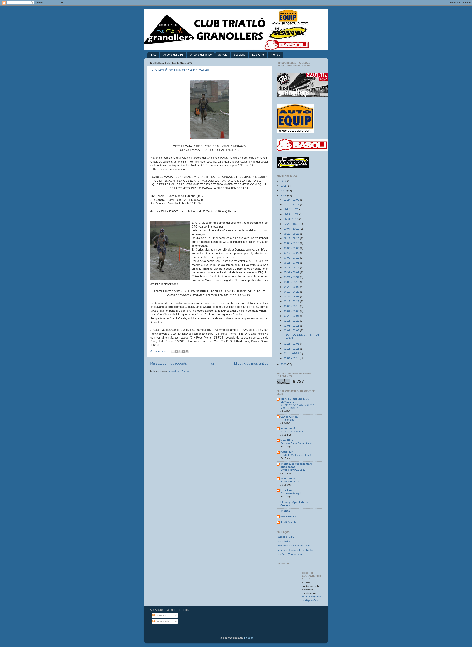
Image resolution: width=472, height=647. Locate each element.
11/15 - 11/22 (291, 214)
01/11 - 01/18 (292, 353)
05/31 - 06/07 (292, 272)
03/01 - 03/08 (292, 311)
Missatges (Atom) (178, 371)
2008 (284, 364)
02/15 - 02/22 (292, 320)
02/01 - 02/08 (292, 330)
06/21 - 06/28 (292, 267)
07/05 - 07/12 (292, 257)
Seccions (239, 54)
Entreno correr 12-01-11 (292, 469)
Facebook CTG (285, 536)
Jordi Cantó (287, 428)
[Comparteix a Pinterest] (187, 351)
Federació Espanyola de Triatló (295, 550)
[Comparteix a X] (180, 351)
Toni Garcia (287, 478)
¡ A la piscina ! (288, 419)
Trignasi (285, 511)
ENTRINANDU (288, 516)
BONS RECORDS (290, 481)
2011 (284, 185)
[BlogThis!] (176, 351)
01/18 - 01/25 (292, 348)
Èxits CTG (257, 54)
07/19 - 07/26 (292, 253)
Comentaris (162, 621)
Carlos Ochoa (289, 416)
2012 (284, 181)
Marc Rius (286, 440)
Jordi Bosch (288, 522)
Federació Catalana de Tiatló (293, 545)
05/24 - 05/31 (292, 277)
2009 (284, 195)
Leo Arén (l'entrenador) (290, 554)
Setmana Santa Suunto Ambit (296, 443)
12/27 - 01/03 (292, 199)
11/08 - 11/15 (291, 219)
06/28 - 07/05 (292, 262)
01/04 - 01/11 (292, 358)
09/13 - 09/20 (292, 238)
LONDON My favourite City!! (295, 455)
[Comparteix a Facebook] (183, 351)
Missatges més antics (251, 363)
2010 (284, 190)
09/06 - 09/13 (292, 243)
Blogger (248, 637)
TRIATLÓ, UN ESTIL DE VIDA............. (294, 400)
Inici (210, 363)
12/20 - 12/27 (292, 204)
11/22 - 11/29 (291, 209)
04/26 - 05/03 (292, 286)
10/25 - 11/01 (292, 224)
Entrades (160, 615)
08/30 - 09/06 (292, 248)
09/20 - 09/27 (292, 233)
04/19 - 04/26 (292, 291)
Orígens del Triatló (201, 54)
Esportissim (283, 541)
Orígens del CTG (173, 54)
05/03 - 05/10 (292, 282)
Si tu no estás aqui (290, 493)
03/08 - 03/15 (292, 306)
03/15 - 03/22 (292, 301)
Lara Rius (286, 490)
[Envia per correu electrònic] (173, 351)
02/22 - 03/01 (292, 316)
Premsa (275, 54)
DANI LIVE (286, 452)
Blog (153, 54)
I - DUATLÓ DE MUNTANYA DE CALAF (179, 70)
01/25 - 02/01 (292, 343)
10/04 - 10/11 (292, 228)
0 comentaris (158, 351)
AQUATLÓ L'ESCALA (292, 431)
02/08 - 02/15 (292, 325)
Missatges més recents (168, 363)
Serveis (222, 54)
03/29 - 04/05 (292, 296)
